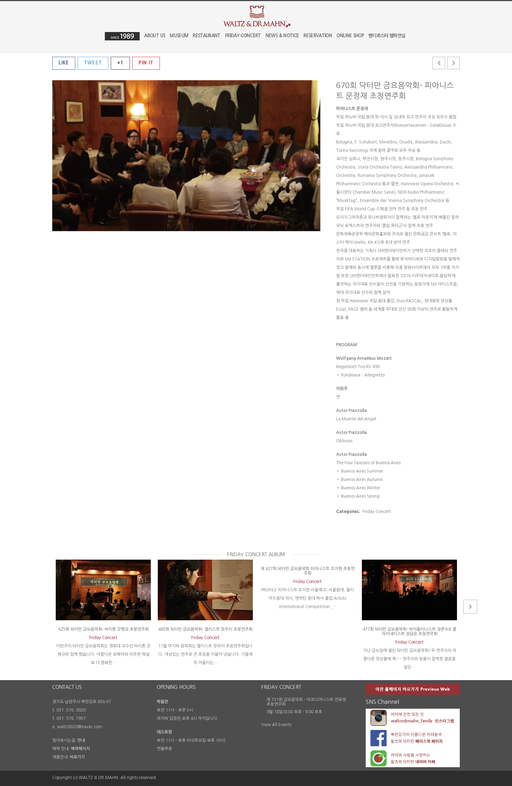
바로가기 (77, 757)
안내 (81, 740)
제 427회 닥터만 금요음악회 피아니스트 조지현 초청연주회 (308, 571)
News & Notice (282, 35)
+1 (120, 63)
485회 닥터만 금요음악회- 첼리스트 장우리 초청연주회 (205, 629)
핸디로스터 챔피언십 (387, 35)
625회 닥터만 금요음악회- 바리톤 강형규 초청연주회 (103, 629)
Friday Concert (243, 35)
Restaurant (206, 35)
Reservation (317, 35)
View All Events (276, 725)
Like (64, 63)
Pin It (146, 63)
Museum (179, 35)
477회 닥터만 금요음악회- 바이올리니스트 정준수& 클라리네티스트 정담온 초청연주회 (409, 631)
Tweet (93, 63)
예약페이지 (80, 749)
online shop (350, 35)
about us (154, 35)
